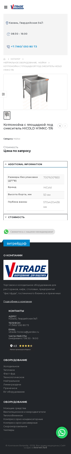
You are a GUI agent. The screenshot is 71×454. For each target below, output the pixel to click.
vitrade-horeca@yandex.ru (24, 331)
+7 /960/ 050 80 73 (24, 46)
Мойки (17, 139)
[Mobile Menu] (5, 7)
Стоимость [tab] (16, 217)
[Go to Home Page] (4, 59)
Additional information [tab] (25, 164)
